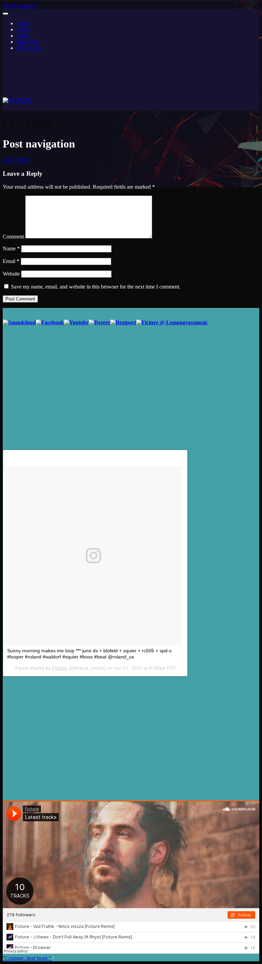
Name (11, 248)
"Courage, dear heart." (28, 958)
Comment (13, 236)
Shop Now (28, 42)
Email (11, 261)
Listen (23, 35)
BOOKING (29, 48)
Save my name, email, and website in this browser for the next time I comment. (95, 287)
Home (23, 23)
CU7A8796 (16, 160)
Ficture (59, 668)
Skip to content (19, 6)
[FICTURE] (17, 100)
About (23, 29)
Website (11, 274)
